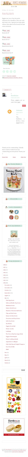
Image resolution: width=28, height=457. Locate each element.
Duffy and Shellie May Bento (13, 303)
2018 (4, 264)
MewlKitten (14, 95)
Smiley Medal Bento (11, 308)
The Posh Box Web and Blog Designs (19, 450)
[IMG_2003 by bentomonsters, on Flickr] (6, 44)
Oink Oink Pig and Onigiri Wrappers (15, 344)
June (6, 352)
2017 (4, 267)
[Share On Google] (7, 73)
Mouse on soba (10, 328)
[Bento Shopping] (14, 413)
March (6, 360)
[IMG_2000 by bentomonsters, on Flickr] (6, 37)
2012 (4, 280)
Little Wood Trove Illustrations (17, 451)
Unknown (19, 110)
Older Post (23, 157)
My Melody (9, 323)
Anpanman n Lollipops (12, 341)
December (7, 285)
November (7, 287)
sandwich (14, 76)
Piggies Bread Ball (10, 326)
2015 (4, 272)
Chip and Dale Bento (11, 313)
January (7, 363)
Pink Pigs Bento (10, 300)
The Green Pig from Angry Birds (14, 334)
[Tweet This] (14, 73)
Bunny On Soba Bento (11, 316)
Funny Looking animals (12, 339)
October (7, 290)
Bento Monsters (8, 449)
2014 (4, 275)
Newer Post (5, 157)
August (6, 295)
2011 (4, 283)
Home (14, 157)
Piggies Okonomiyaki (11, 336)
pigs (11, 76)
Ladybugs (8, 331)
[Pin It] (11, 73)
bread (8, 76)
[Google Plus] (11, 219)
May (6, 355)
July (6, 298)
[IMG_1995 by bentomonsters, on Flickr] (6, 30)
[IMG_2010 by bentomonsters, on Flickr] (6, 50)
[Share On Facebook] (4, 73)
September (8, 293)
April (6, 357)
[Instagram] (11, 214)
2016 (4, 270)
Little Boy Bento (10, 321)
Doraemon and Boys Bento (13, 318)
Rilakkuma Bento (10, 305)
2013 (4, 277)
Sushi (7, 349)
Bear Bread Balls (10, 346)
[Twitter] (16, 214)
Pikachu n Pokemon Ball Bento (14, 310)
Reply (24, 105)
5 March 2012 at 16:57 (15, 97)
